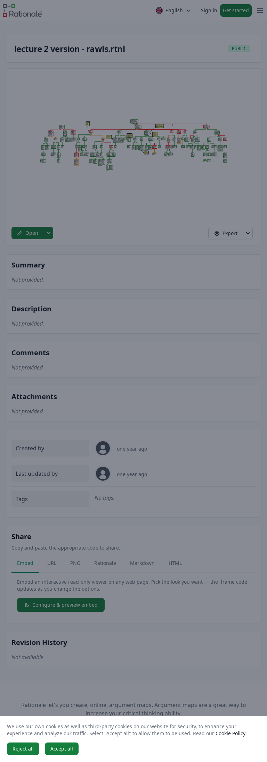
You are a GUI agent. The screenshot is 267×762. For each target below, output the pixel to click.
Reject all (23, 748)
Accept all (61, 748)
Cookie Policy (230, 733)
